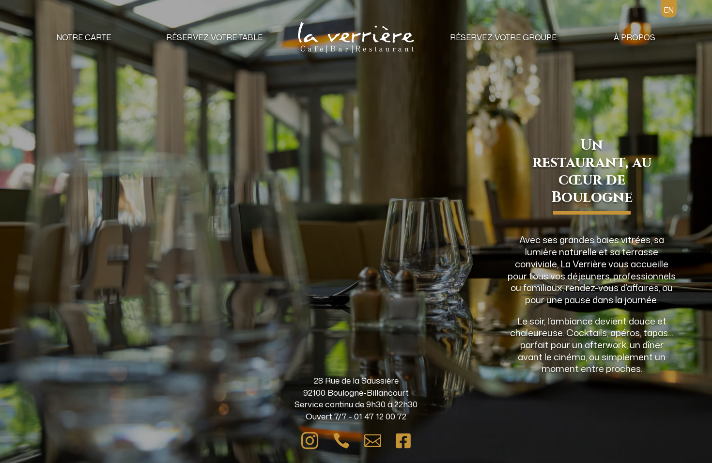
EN (669, 10)
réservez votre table (214, 37)
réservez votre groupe (503, 37)
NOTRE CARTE (83, 37)
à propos (634, 37)
